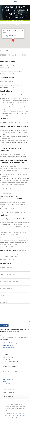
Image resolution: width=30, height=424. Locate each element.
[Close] (22, 31)
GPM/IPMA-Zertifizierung (9, 343)
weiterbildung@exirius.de (17, 254)
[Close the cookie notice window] (28, 400)
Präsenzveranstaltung (8, 345)
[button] (13, 41)
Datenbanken (7, 375)
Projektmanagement (8, 347)
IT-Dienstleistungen (8, 379)
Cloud (4, 377)
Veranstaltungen (7, 36)
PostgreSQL (6, 383)
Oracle (4, 381)
